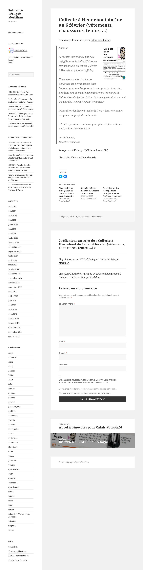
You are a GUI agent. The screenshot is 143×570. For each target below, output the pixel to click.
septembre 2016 (15, 287)
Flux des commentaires (18, 556)
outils (10, 451)
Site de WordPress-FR (17, 560)
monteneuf (13, 442)
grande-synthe (14, 406)
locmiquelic (13, 429)
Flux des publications (17, 551)
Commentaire (67, 304)
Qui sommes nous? (16, 32)
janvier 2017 (13, 269)
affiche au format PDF (97, 150)
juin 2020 (12, 220)
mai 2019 (12, 233)
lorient (11, 433)
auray (10, 366)
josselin (11, 420)
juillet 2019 (13, 224)
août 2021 (12, 206)
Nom (62, 341)
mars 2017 (12, 265)
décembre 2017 (15, 247)
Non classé (12, 447)
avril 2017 (12, 260)
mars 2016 (12, 314)
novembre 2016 (15, 278)
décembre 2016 (15, 274)
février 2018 (13, 242)
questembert (13, 469)
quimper (12, 478)
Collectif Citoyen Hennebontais (80, 157)
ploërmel (12, 460)
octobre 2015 (13, 336)
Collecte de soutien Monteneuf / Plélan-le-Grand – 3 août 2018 (20, 158)
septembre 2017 (15, 251)
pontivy (11, 465)
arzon (10, 362)
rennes (11, 492)
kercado (11, 424)
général (11, 402)
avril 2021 (12, 215)
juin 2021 (12, 211)
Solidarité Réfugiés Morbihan (15, 13)
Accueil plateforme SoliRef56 (20, 57)
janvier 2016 (13, 323)
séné (10, 505)
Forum (11, 60)
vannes (11, 530)
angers (11, 353)
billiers (11, 375)
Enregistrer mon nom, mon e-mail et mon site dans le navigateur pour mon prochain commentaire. (87, 381)
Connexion (12, 547)
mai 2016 (12, 305)
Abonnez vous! (20, 50)
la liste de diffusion (100, 40)
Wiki (10, 62)
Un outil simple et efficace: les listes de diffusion (20, 177)
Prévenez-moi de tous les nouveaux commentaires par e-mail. (89, 389)
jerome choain (14, 175)
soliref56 (12, 521)
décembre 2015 (15, 327)
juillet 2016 (13, 296)
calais (10, 384)
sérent (11, 509)
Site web (63, 364)
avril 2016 (12, 309)
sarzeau (11, 496)
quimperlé (12, 483)
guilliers (12, 411)
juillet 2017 (13, 256)
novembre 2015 (15, 332)
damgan (11, 393)
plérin (11, 456)
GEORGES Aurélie (15, 165)
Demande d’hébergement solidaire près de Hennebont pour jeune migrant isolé (20, 116)
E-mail (63, 353)
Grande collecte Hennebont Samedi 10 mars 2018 (90, 191)
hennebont (13, 415)
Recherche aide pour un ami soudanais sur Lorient (19, 168)
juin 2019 (12, 229)
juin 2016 (12, 300)
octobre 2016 (13, 282)
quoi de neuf (13, 487)
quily (10, 474)
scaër (10, 500)
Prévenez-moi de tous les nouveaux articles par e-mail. (86, 393)
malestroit (12, 438)
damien (11, 397)
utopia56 (12, 526)
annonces (12, 357)
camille (11, 389)
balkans (11, 371)
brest (10, 380)
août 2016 (12, 291)
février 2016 (13, 318)
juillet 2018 (13, 238)
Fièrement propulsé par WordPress (74, 462)
